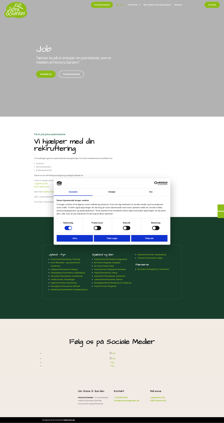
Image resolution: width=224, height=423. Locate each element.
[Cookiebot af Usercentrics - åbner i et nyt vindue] (156, 183)
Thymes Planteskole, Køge (150, 258)
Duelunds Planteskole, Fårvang (65, 259)
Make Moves (69, 420)
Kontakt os (45, 74)
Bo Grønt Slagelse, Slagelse (107, 262)
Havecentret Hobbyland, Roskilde (110, 269)
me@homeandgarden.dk (53, 191)
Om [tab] (150, 192)
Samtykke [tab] (73, 192)
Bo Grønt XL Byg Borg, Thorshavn (153, 269)
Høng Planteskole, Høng (105, 272)
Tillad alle (149, 238)
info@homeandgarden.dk (126, 400)
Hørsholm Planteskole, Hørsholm (109, 276)
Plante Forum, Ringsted (105, 286)
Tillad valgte (112, 238)
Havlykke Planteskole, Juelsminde (67, 276)
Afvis (74, 238)
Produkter (133, 5)
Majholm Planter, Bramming (64, 282)
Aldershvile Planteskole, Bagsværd (110, 259)
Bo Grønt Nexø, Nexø (104, 266)
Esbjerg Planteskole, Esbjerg (64, 269)
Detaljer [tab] (112, 192)
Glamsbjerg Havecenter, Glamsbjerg (68, 272)
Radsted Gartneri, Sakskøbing (152, 254)
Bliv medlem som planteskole (157, 5)
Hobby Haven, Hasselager (63, 279)
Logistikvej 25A (41, 183)
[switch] (97, 228)
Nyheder (178, 5)
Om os (119, 5)
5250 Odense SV (41, 186)
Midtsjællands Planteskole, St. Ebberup (112, 282)
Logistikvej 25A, (157, 397)
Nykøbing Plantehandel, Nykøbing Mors (69, 289)
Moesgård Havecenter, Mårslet (65, 286)
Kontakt (212, 4)
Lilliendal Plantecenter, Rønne (108, 279)
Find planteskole (102, 4)
